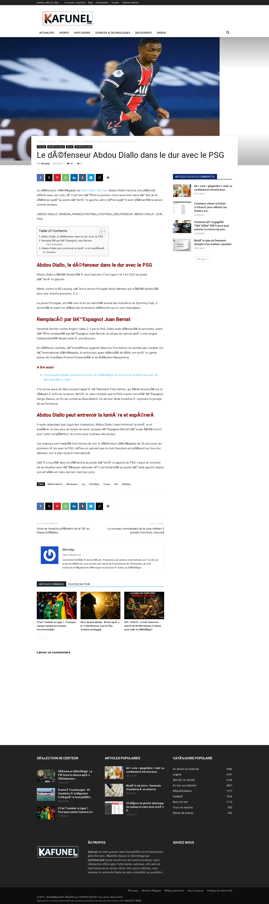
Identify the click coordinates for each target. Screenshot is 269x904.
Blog (90, 2)
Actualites (46, 32)
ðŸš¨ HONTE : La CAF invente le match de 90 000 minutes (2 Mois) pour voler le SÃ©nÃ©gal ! (142, 626)
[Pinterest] (57, 177)
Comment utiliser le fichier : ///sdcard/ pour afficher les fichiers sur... (210, 207)
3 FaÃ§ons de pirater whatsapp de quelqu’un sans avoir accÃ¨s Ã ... (145, 807)
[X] (49, 177)
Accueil (40, 141)
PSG (116, 484)
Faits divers (82, 32)
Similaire (50, 252)
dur (83, 484)
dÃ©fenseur (72, 484)
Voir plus (201, 258)
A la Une (52, 141)
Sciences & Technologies (112, 32)
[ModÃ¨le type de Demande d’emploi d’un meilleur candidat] (182, 245)
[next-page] (45, 637)
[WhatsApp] (65, 177)
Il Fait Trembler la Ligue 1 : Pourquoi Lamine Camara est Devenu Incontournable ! (56, 626)
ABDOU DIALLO (54, 484)
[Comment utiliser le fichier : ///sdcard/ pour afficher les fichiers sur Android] (182, 208)
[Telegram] (91, 177)
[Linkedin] (74, 177)
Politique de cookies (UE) (219, 890)
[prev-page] (39, 637)
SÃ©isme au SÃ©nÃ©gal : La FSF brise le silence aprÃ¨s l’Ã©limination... (75, 775)
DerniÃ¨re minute (69, 141)
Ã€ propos (133, 890)
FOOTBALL (94, 484)
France (107, 484)
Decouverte (143, 32)
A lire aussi (57, 244)
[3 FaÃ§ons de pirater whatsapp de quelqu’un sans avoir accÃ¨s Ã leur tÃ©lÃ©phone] (114, 807)
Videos (161, 32)
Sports (64, 32)
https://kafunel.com (71, 555)
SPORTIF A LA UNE (83, 146)
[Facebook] (40, 177)
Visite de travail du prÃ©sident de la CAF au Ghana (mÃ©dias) (63, 530)
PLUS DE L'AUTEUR (79, 584)
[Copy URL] (99, 177)
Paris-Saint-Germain (94, 190)
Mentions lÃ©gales (151, 890)
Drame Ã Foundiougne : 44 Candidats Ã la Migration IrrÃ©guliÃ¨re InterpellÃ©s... (75, 793)
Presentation (102, 2)
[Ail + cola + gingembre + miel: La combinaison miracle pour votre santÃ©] (182, 190)
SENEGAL (126, 484)
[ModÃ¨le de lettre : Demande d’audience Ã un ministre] (114, 790)
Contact (115, 2)
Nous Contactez (196, 890)
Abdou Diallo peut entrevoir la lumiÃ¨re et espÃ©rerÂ (73, 248)
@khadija (45, 163)
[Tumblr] (82, 177)
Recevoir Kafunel (130, 2)
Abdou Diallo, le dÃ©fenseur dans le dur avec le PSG (72, 236)
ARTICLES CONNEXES (51, 584)
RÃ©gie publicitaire (174, 890)
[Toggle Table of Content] (101, 231)
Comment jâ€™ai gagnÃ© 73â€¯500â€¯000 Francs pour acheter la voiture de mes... (211, 226)
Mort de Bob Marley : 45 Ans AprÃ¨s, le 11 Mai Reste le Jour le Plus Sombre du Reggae (100, 626)
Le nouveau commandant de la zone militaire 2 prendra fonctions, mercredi (136, 530)
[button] (227, 33)
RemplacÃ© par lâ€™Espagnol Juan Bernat (67, 240)
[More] (108, 177)
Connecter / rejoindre (75, 2)
